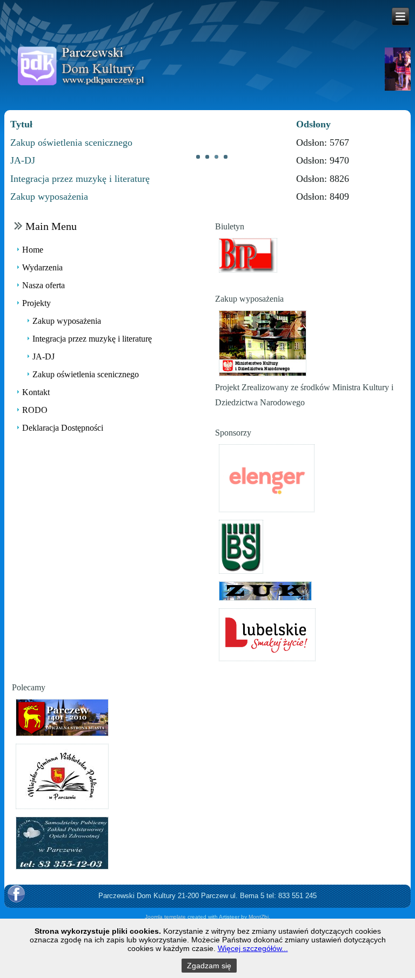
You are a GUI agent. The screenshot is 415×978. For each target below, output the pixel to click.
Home (32, 249)
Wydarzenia (42, 267)
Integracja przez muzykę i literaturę (80, 178)
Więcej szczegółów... (253, 948)
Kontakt (36, 392)
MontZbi (259, 917)
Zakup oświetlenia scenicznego (71, 142)
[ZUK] (265, 590)
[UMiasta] (62, 716)
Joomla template (165, 917)
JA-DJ (22, 160)
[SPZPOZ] (62, 842)
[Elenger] (266, 477)
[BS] (241, 546)
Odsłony (313, 124)
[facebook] (16, 893)
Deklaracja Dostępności (62, 427)
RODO (35, 410)
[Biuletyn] (248, 254)
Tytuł (21, 124)
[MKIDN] (262, 342)
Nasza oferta (43, 285)
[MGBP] (62, 775)
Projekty (36, 303)
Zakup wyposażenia (49, 196)
